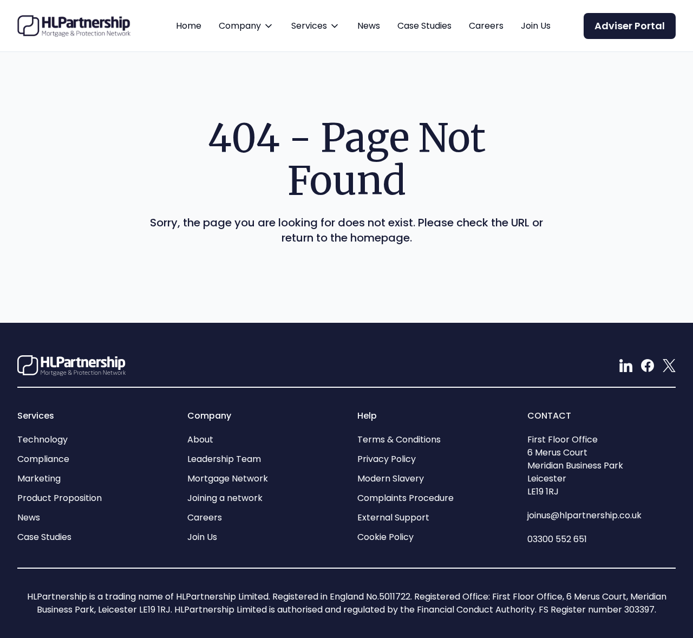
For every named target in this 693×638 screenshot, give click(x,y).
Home (188, 25)
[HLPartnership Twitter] (669, 365)
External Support (393, 517)
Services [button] (315, 35)
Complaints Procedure (405, 498)
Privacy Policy (386, 459)
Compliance (43, 459)
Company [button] (246, 35)
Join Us (536, 25)
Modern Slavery (390, 478)
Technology (42, 439)
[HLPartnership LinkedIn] (625, 365)
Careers (486, 25)
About (200, 439)
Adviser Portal (629, 25)
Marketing (39, 478)
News (368, 25)
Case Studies (424, 25)
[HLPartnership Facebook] (647, 365)
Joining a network (225, 498)
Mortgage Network (227, 478)
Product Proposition (59, 498)
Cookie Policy (385, 537)
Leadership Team (224, 459)
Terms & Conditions (399, 439)
